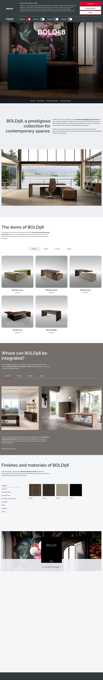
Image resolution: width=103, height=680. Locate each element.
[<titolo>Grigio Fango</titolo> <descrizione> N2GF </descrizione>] (62, 490)
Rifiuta (90, 12)
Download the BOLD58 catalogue (50, 567)
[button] (34, 249)
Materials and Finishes (52, 100)
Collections (52, 25)
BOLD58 (32, 100)
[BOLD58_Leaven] (17, 272)
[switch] (42, 19)
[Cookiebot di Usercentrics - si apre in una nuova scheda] (9, 19)
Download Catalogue (65, 100)
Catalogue (45, 25)
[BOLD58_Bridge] (51, 312)
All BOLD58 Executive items (9, 449)
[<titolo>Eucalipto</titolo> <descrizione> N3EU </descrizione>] (49, 490)
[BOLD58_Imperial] (51, 272)
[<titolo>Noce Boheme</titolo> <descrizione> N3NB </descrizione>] (35, 490)
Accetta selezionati (90, 8)
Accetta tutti (90, 3)
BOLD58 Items (41, 100)
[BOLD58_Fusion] (85, 272)
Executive (17, 292)
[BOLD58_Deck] (17, 312)
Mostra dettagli (79, 19)
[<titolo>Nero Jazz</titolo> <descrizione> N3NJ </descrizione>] (76, 490)
